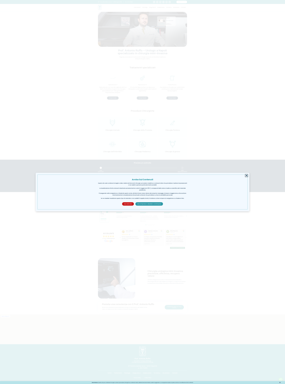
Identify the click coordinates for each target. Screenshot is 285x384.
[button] (246, 175)
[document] (142, 192)
